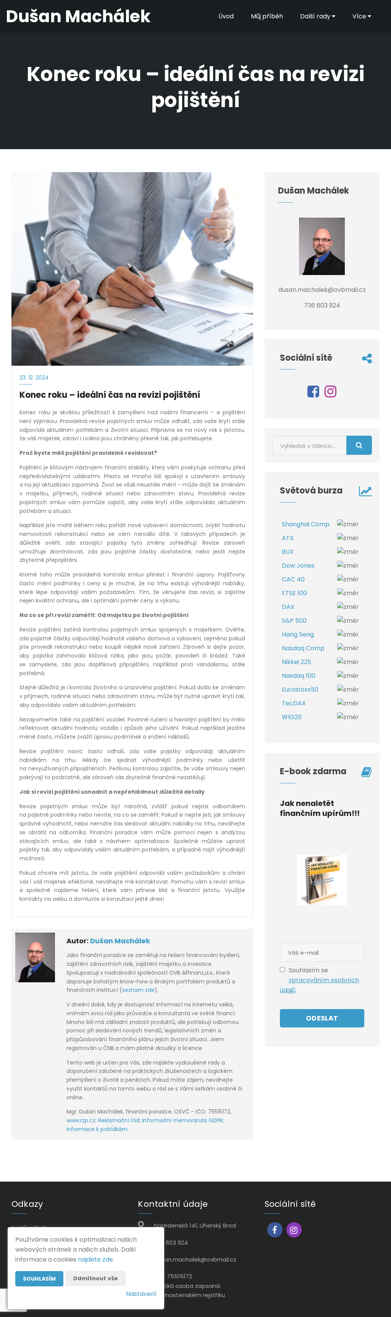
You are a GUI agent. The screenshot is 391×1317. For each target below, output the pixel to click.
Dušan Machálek (120, 941)
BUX (288, 551)
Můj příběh (267, 16)
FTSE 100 (294, 593)
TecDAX (294, 703)
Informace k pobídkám (97, 1129)
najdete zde (95, 1259)
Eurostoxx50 (300, 689)
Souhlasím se (308, 970)
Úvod (226, 16)
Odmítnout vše (95, 1278)
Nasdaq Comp (303, 648)
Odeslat (322, 1018)
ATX (288, 538)
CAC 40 (293, 579)
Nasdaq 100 (298, 675)
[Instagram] (330, 394)
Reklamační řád (118, 1120)
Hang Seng (298, 634)
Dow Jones (298, 565)
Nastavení (141, 1293)
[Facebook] (313, 394)
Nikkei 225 (296, 662)
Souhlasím (39, 1279)
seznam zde (138, 990)
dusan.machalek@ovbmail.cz (195, 1259)
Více (360, 16)
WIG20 (292, 717)
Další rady (316, 16)
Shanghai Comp (306, 524)
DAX (288, 606)
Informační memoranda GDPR (182, 1120)
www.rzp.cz (80, 1120)
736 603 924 (171, 1243)
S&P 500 (294, 620)
